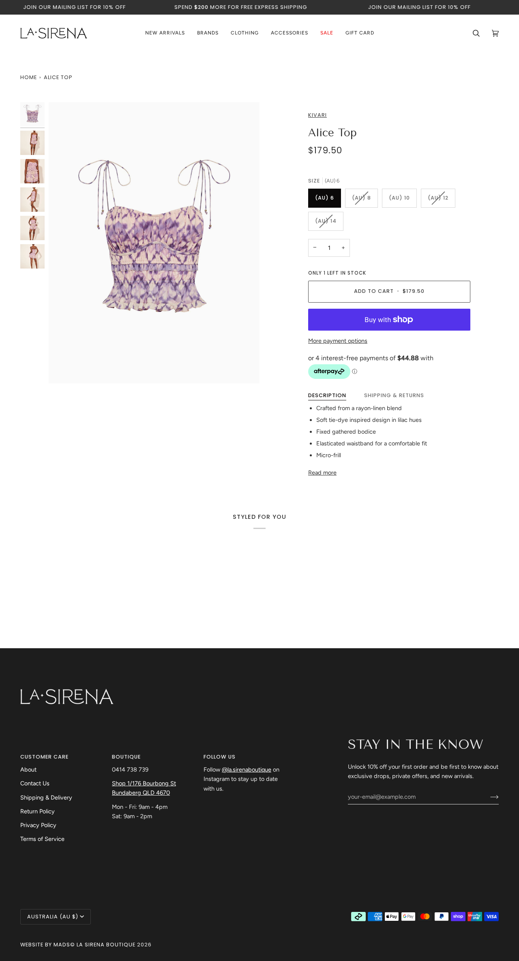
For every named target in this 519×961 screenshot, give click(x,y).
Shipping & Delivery (46, 797)
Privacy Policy (38, 825)
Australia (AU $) (52, 916)
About (28, 769)
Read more (322, 472)
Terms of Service (42, 839)
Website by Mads (45, 944)
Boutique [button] (126, 756)
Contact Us (34, 783)
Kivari (317, 115)
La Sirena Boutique (106, 944)
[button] (208, 33)
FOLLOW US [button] (220, 756)
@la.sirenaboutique (246, 769)
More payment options (337, 340)
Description (327, 395)
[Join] (488, 796)
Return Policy (37, 811)
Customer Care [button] (44, 756)
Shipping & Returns (394, 395)
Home (28, 77)
